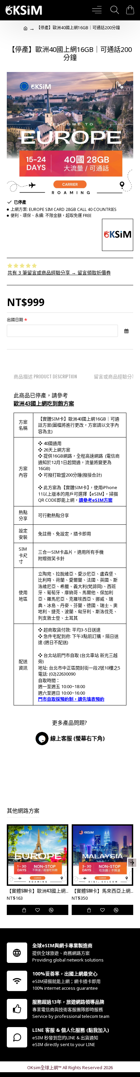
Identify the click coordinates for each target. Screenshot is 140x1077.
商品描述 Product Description (45, 376)
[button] (8, 863)
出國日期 (15, 320)
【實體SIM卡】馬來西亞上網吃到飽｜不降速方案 (102, 890)
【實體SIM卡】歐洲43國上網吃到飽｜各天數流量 (37, 890)
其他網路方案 (23, 810)
